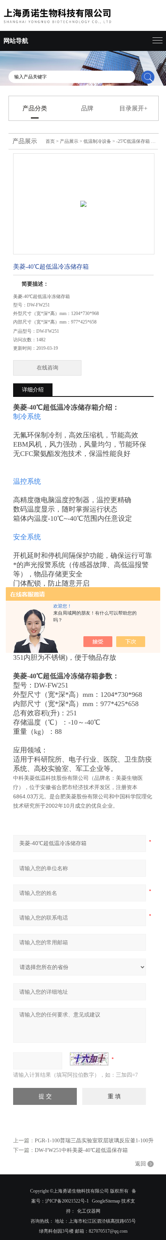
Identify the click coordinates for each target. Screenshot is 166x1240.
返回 (140, 1164)
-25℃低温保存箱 (133, 141)
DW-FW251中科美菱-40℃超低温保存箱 (81, 1150)
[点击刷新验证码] (89, 1059)
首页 (50, 141)
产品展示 (69, 141)
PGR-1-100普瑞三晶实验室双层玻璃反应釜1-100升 (94, 1140)
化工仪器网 (88, 1211)
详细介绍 (33, 390)
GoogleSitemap (106, 1201)
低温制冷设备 (97, 141)
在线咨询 (47, 368)
